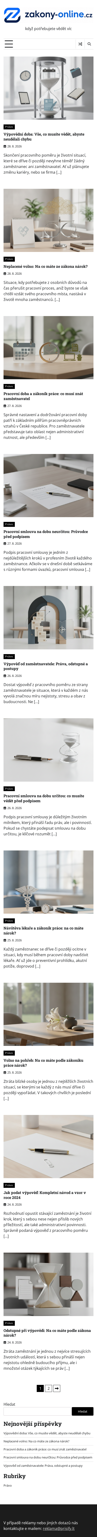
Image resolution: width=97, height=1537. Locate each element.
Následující (56, 1388)
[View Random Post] (80, 44)
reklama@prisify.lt (59, 1528)
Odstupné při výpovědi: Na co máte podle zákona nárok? (47, 1333)
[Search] (89, 44)
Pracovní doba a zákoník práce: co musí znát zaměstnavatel (43, 396)
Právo (9, 126)
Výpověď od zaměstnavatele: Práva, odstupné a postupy (46, 666)
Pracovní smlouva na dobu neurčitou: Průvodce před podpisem (46, 534)
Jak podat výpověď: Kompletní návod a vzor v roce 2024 (45, 1195)
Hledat (9, 1404)
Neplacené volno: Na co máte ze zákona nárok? (46, 266)
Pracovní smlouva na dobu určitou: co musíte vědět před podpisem (44, 798)
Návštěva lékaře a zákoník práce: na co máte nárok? (43, 930)
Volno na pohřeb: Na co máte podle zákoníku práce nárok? (43, 1063)
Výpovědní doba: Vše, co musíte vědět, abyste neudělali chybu (44, 136)
